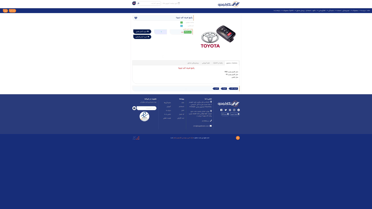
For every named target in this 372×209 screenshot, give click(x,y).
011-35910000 (205, 121)
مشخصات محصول (231, 63)
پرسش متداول (300, 10)
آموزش (169, 106)
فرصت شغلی (167, 118)
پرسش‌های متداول (193, 63)
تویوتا (224, 88)
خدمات (338, 10)
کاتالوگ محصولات (287, 10)
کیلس (216, 88)
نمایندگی (331, 10)
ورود (5, 11)
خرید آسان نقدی (141, 31)
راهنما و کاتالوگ (218, 63)
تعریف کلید (234, 88)
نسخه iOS (224, 114)
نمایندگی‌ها (167, 103)
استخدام (308, 10)
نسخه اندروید (234, 114)
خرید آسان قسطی (142, 37)
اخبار (182, 110)
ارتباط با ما (277, 10)
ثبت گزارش (180, 118)
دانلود (314, 10)
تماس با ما (167, 114)
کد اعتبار (181, 114)
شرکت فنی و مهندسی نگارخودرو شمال (183, 138)
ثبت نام (12, 11)
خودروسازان (345, 10)
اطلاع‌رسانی (321, 10)
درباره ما (363, 10)
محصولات (355, 10)
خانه (368, 10)
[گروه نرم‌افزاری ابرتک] (136, 138)
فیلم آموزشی (206, 63)
